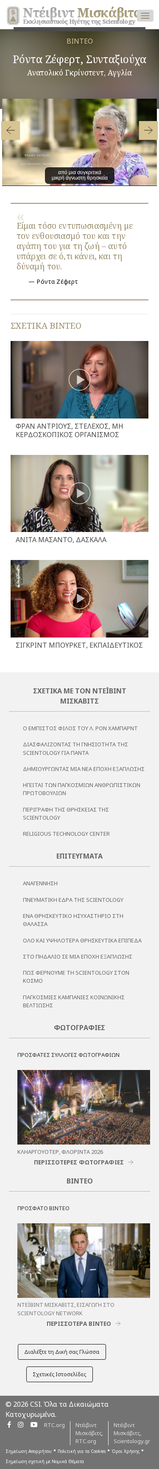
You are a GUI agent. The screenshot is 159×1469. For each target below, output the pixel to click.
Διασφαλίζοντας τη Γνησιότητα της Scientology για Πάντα (75, 748)
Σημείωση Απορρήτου (29, 1451)
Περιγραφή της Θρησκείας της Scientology (66, 813)
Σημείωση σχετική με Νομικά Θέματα (45, 1461)
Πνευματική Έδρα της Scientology (73, 900)
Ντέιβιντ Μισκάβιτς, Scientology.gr (132, 1433)
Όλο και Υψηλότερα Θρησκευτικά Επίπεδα (82, 940)
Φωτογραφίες (79, 1027)
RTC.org (54, 1425)
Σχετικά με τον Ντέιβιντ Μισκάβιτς (79, 696)
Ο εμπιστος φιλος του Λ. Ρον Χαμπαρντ (80, 728)
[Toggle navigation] (145, 16)
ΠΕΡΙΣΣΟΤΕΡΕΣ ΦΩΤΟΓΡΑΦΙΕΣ (79, 1162)
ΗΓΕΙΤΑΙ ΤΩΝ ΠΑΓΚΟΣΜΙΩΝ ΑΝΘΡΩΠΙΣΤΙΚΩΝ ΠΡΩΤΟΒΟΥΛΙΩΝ (81, 789)
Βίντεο (80, 1181)
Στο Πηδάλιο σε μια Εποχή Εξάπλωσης (77, 956)
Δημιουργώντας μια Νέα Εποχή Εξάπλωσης (84, 769)
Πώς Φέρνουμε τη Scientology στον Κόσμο (76, 976)
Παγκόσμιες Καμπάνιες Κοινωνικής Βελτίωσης (74, 1001)
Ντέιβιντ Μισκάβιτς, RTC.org (89, 1433)
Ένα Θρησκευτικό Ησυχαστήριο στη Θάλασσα (73, 920)
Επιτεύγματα (79, 856)
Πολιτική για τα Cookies (82, 1451)
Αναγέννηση (40, 883)
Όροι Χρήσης (125, 1451)
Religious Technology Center (66, 833)
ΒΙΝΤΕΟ (80, 41)
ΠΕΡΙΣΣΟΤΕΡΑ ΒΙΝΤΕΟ (79, 1323)
